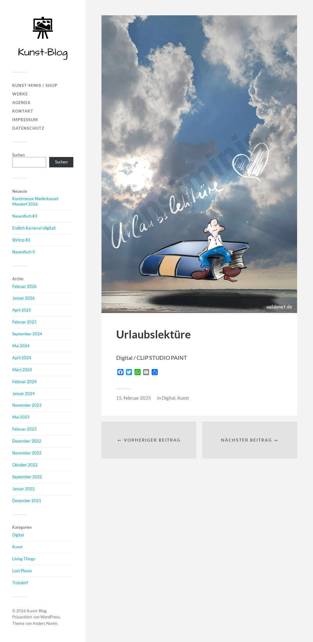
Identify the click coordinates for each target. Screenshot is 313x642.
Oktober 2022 (25, 464)
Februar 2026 (24, 286)
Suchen (18, 154)
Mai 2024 (21, 345)
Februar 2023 (24, 429)
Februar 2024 (24, 381)
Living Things (23, 558)
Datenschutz (28, 128)
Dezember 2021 (26, 500)
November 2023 (27, 405)
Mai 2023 (21, 417)
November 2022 (27, 452)
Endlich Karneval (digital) (34, 228)
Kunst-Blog (36, 610)
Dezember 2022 (26, 441)
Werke (20, 93)
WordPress (50, 616)
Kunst (17, 546)
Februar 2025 (24, 321)
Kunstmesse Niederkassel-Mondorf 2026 (35, 201)
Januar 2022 (23, 488)
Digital (18, 534)
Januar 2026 (23, 298)
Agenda (21, 102)
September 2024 (27, 333)
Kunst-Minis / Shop (34, 85)
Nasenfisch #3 (24, 216)
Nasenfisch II (23, 251)
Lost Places (22, 570)
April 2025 (21, 310)
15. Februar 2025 (133, 398)
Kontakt (22, 111)
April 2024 (21, 357)
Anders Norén (45, 623)
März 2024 (22, 369)
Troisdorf (20, 582)
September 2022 (27, 476)
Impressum (25, 119)
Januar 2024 (23, 393)
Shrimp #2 (21, 239)
